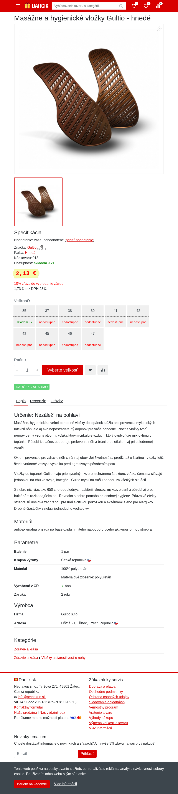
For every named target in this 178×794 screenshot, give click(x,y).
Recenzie (38, 401)
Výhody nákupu (101, 718)
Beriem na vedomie (32, 784)
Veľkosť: (22, 301)
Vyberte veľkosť (62, 370)
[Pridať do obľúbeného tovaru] (90, 370)
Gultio (31, 247)
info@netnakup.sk (32, 697)
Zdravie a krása (26, 649)
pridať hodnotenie (79, 240)
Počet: (20, 360)
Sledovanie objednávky (107, 702)
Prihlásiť (87, 753)
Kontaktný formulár (28, 707)
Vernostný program (103, 707)
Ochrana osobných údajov (109, 697)
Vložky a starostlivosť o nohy (63, 658)
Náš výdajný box (52, 712)
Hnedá (30, 253)
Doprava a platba (102, 686)
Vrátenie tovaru (100, 712)
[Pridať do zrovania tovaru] (102, 370)
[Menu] (18, 6)
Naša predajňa (25, 712)
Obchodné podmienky (106, 691)
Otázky (57, 401)
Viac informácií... (101, 728)
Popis (21, 401)
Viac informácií (65, 784)
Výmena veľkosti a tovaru (108, 723)
